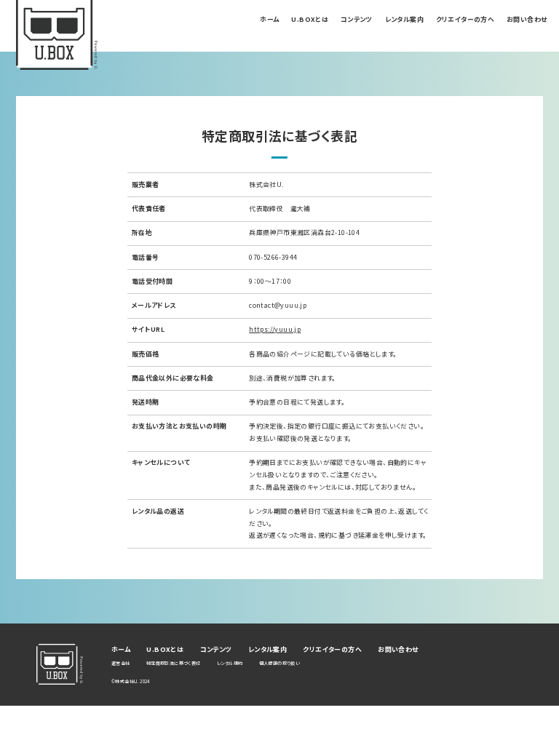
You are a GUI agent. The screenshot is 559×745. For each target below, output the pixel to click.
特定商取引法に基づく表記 (173, 663)
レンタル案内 (404, 19)
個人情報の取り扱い (280, 663)
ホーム (269, 19)
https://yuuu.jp (275, 329)
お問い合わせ (527, 19)
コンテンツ (357, 19)
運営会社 (120, 663)
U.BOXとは (309, 19)
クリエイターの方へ (465, 19)
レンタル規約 (229, 663)
